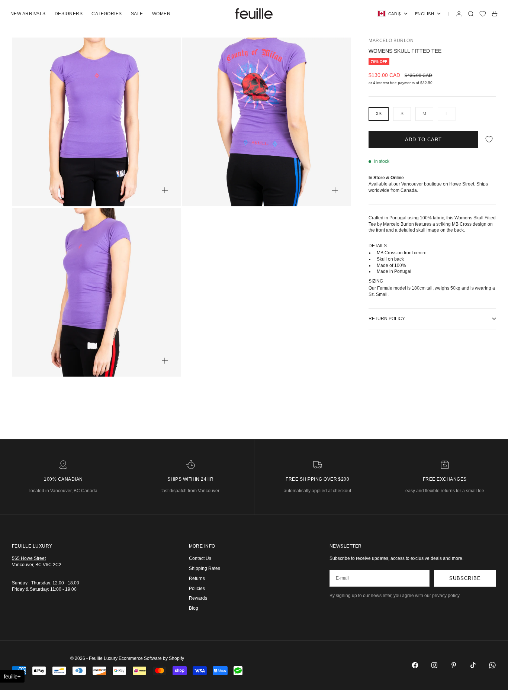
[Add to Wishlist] (489, 139)
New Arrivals (28, 13)
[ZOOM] (164, 190)
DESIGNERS (69, 13)
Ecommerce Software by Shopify (151, 658)
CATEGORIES (106, 13)
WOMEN (161, 13)
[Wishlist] (483, 14)
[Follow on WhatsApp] (492, 665)
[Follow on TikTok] (473, 665)
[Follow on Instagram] (434, 665)
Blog (193, 608)
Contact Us (200, 558)
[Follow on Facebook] (415, 665)
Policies (197, 588)
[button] (12, 676)
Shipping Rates (204, 568)
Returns (197, 578)
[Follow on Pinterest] (453, 665)
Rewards (198, 598)
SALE (137, 13)
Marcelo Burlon (391, 40)
